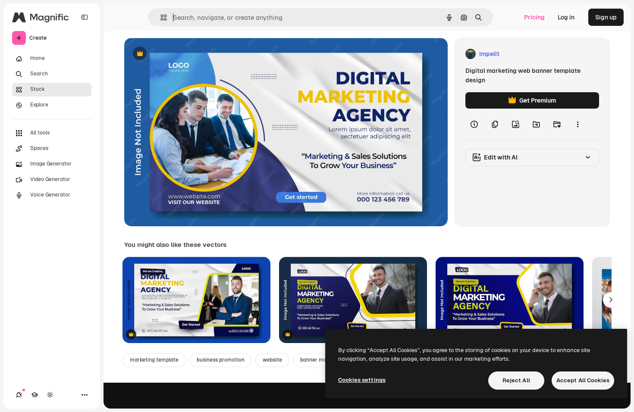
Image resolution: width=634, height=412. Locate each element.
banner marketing (322, 359)
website (272, 359)
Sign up (606, 17)
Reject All (516, 380)
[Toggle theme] (50, 395)
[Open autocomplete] (160, 17)
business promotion (221, 359)
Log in (566, 17)
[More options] (577, 124)
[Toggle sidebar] (84, 17)
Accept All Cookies (582, 380)
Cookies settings (362, 380)
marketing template (154, 359)
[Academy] (34, 395)
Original (179, 54)
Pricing (534, 17)
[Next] (610, 300)
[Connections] (19, 395)
